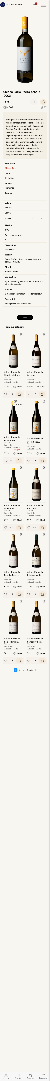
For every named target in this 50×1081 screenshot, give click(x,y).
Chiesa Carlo (11, 168)
